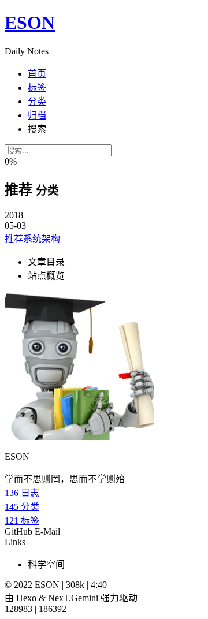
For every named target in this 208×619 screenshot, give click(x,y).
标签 (37, 87)
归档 (37, 115)
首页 (37, 74)
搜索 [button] (37, 129)
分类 (37, 101)
